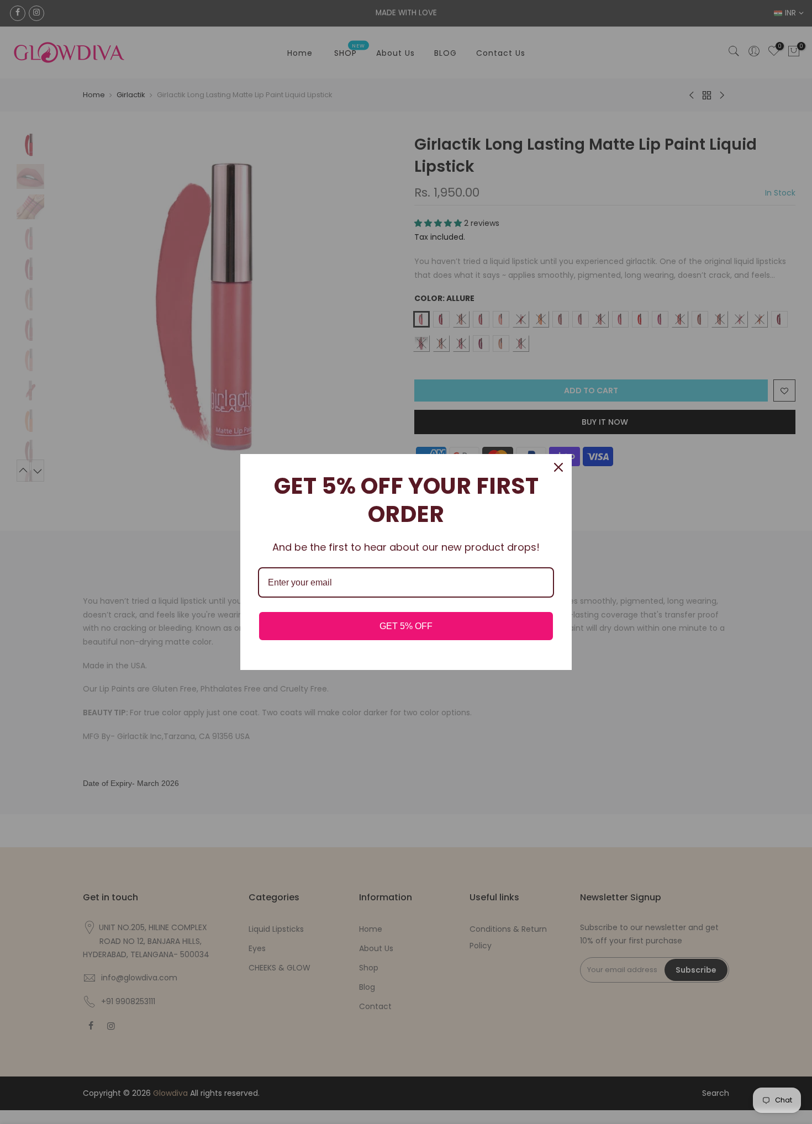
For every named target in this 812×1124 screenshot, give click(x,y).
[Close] (558, 467)
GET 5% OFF (406, 626)
